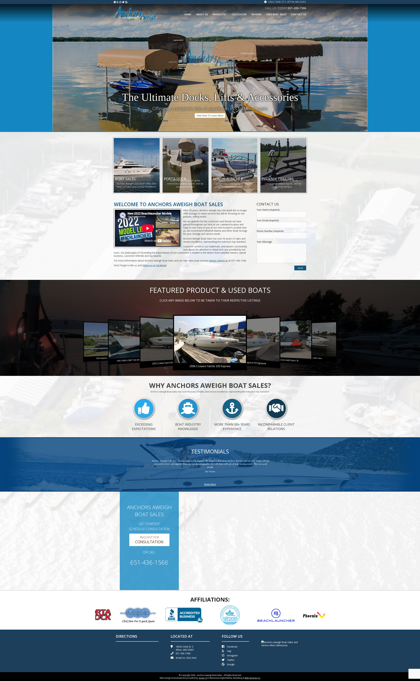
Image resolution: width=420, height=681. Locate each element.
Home (187, 14)
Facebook (232, 646)
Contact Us (298, 14)
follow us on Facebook (154, 265)
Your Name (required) (268, 209)
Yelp (229, 651)
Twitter (230, 659)
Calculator (239, 14)
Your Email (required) (268, 220)
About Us (202, 14)
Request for (149, 539)
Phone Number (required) (270, 231)
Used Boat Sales (276, 14)
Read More (210, 484)
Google (231, 664)
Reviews (256, 14)
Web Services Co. (253, 678)
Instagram (232, 655)
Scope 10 (203, 678)
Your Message (264, 241)
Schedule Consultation (210, 115)
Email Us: (186, 657)
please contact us (218, 260)
